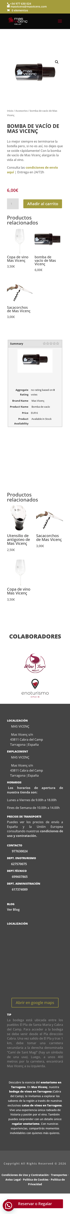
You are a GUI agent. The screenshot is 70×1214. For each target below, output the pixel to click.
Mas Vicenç (39, 1087)
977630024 (20, 851)
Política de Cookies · (37, 1179)
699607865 (19, 877)
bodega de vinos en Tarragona (30, 1091)
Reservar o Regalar (35, 1203)
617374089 (19, 889)
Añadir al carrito (42, 203)
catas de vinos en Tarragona (42, 1105)
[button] (56, 62)
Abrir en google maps (35, 1002)
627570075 (19, 864)
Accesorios (21, 110)
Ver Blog (13, 909)
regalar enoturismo (25, 1124)
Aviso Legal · (14, 1179)
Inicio (10, 110)
